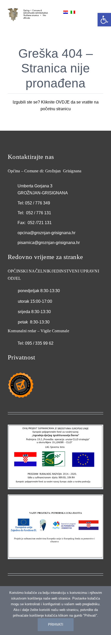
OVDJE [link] (63, 102)
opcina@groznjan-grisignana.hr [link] (46, 233)
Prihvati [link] (55, 624)
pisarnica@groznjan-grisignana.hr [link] (49, 242)
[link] (13, 10)
